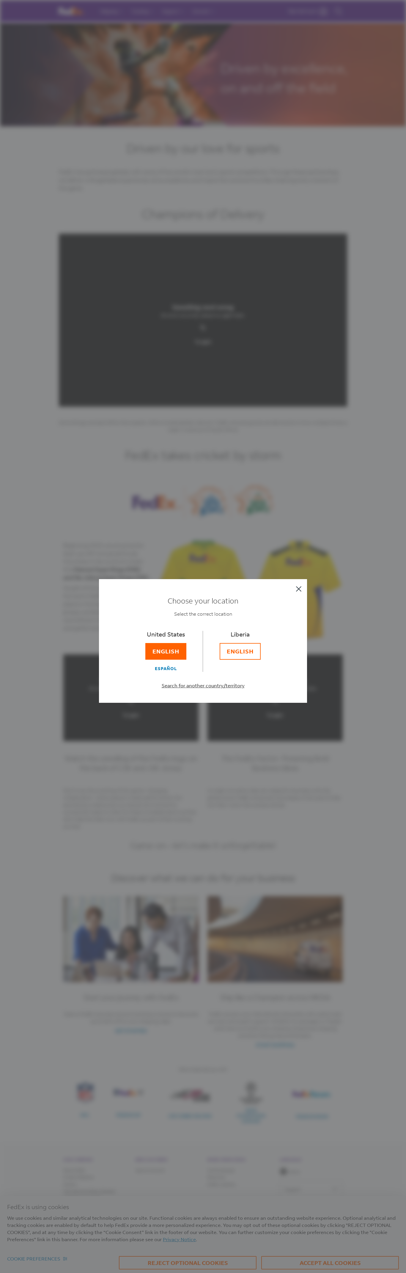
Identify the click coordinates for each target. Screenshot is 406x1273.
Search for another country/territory (203, 685)
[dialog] (203, 636)
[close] (299, 589)
